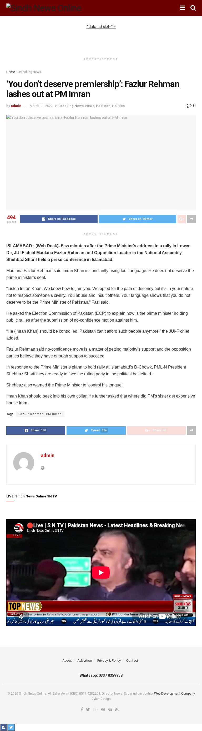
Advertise (84, 660)
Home (10, 72)
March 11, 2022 (41, 106)
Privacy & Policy (109, 660)
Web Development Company (174, 693)
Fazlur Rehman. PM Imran (40, 414)
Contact (132, 660)
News (89, 106)
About (67, 660)
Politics (118, 106)
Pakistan (103, 106)
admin (16, 106)
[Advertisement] (101, 37)
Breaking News (30, 72)
